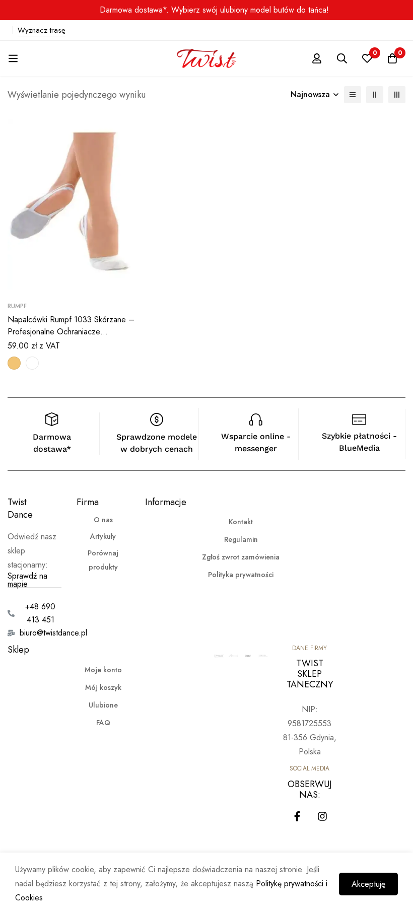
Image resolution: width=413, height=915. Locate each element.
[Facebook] (297, 816)
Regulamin (241, 539)
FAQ (103, 723)
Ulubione (103, 705)
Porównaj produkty (103, 560)
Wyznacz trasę (41, 30)
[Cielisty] (14, 363)
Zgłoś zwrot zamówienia (241, 557)
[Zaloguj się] (316, 58)
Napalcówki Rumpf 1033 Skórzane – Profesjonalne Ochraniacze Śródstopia (71, 331)
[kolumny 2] (374, 94)
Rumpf (17, 306)
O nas (103, 520)
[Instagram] (322, 816)
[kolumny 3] (396, 94)
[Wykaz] (352, 94)
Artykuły (103, 536)
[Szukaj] (342, 58)
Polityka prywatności (240, 575)
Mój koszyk (103, 687)
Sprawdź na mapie (27, 580)
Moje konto (103, 670)
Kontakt (241, 522)
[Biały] (32, 363)
